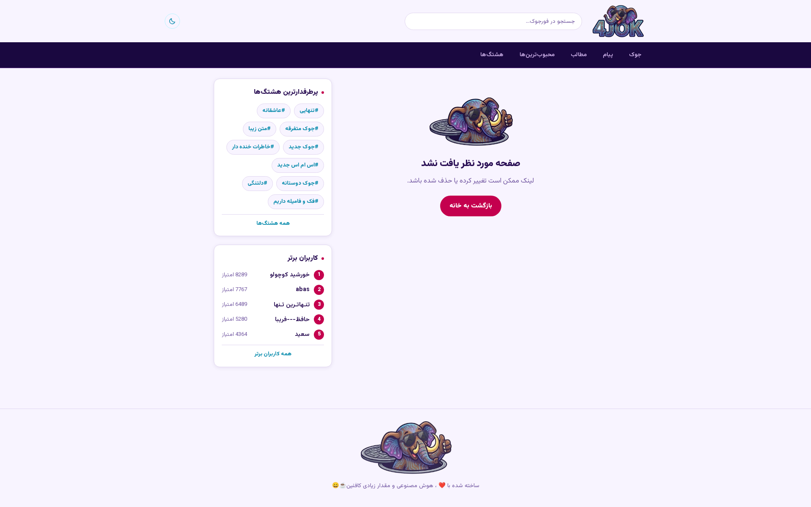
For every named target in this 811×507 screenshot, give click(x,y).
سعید (302, 334)
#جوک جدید (303, 147)
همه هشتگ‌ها (273, 223)
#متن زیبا (259, 129)
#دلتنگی (257, 183)
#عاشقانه (273, 110)
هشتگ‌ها (491, 54)
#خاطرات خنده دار (253, 147)
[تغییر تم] (172, 21)
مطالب (579, 54)
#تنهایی (308, 110)
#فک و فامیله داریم (295, 201)
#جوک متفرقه (301, 129)
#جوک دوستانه (300, 183)
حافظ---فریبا (292, 319)
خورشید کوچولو (290, 275)
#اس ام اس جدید (297, 165)
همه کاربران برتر (272, 354)
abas (303, 289)
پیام (608, 54)
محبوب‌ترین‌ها (537, 54)
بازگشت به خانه (470, 206)
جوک (635, 54)
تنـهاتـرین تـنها (292, 305)
